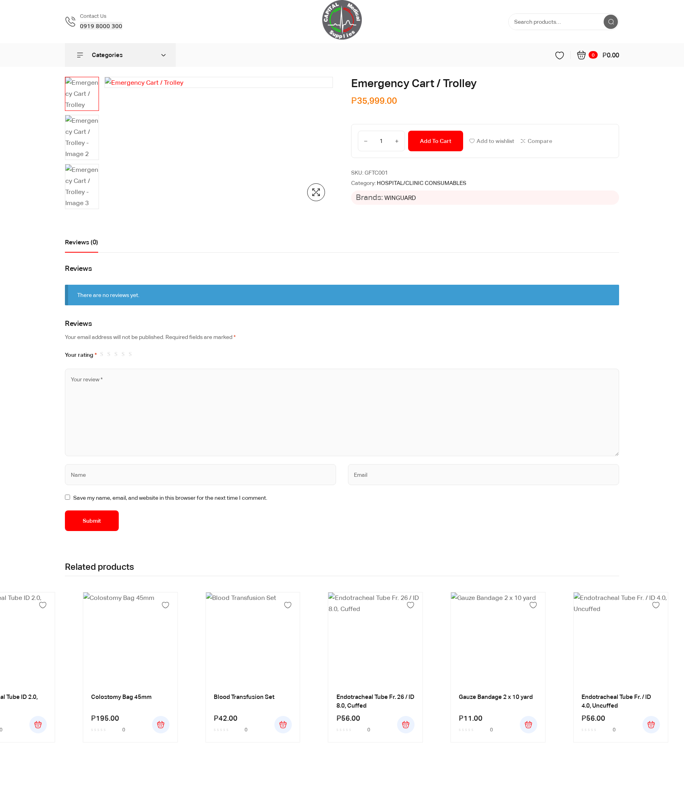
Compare (540, 141)
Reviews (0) (81, 242)
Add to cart (435, 141)
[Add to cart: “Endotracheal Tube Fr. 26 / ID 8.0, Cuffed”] (405, 724)
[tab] (81, 244)
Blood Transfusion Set (244, 696)
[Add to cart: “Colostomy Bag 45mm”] (160, 724)
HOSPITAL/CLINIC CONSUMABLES (421, 183)
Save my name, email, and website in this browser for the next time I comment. (170, 498)
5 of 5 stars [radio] (131, 354)
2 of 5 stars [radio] (110, 354)
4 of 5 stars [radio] (124, 354)
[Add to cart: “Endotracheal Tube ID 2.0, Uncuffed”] (38, 724)
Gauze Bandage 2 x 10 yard (496, 696)
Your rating (81, 355)
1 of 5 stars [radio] (103, 354)
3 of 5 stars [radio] (117, 354)
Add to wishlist (495, 141)
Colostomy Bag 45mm (121, 696)
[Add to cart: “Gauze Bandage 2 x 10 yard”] (528, 724)
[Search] (611, 22)
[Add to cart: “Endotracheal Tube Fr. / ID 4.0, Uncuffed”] (651, 724)
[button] (316, 192)
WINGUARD (400, 197)
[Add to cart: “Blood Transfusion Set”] (283, 724)
